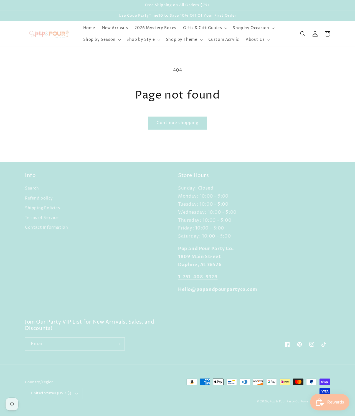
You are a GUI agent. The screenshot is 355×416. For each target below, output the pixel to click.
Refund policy (39, 198)
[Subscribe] (118, 344)
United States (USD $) (51, 393)
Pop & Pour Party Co (284, 402)
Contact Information (46, 227)
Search (32, 188)
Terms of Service (42, 217)
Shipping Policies (42, 208)
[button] (204, 28)
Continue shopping (177, 123)
